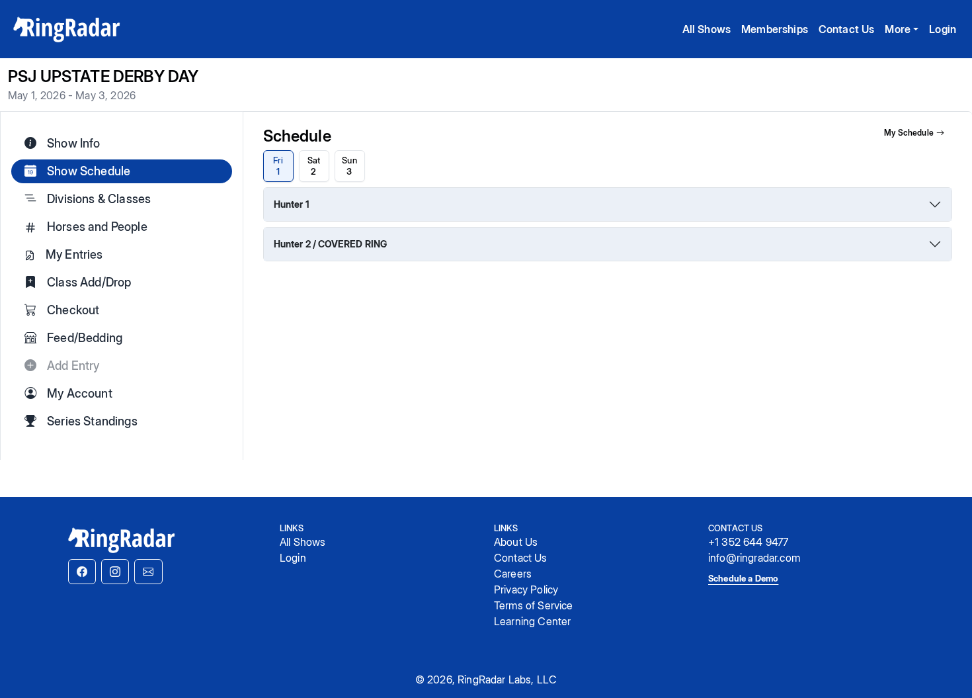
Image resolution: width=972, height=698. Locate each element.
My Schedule (909, 133)
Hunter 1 (291, 204)
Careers (513, 573)
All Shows (706, 29)
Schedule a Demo (743, 578)
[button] (82, 571)
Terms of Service (533, 605)
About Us (516, 541)
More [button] (898, 29)
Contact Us (847, 29)
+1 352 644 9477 (748, 541)
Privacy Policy (526, 589)
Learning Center (532, 621)
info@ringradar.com (754, 557)
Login (942, 29)
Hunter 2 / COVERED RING (330, 243)
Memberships (774, 29)
